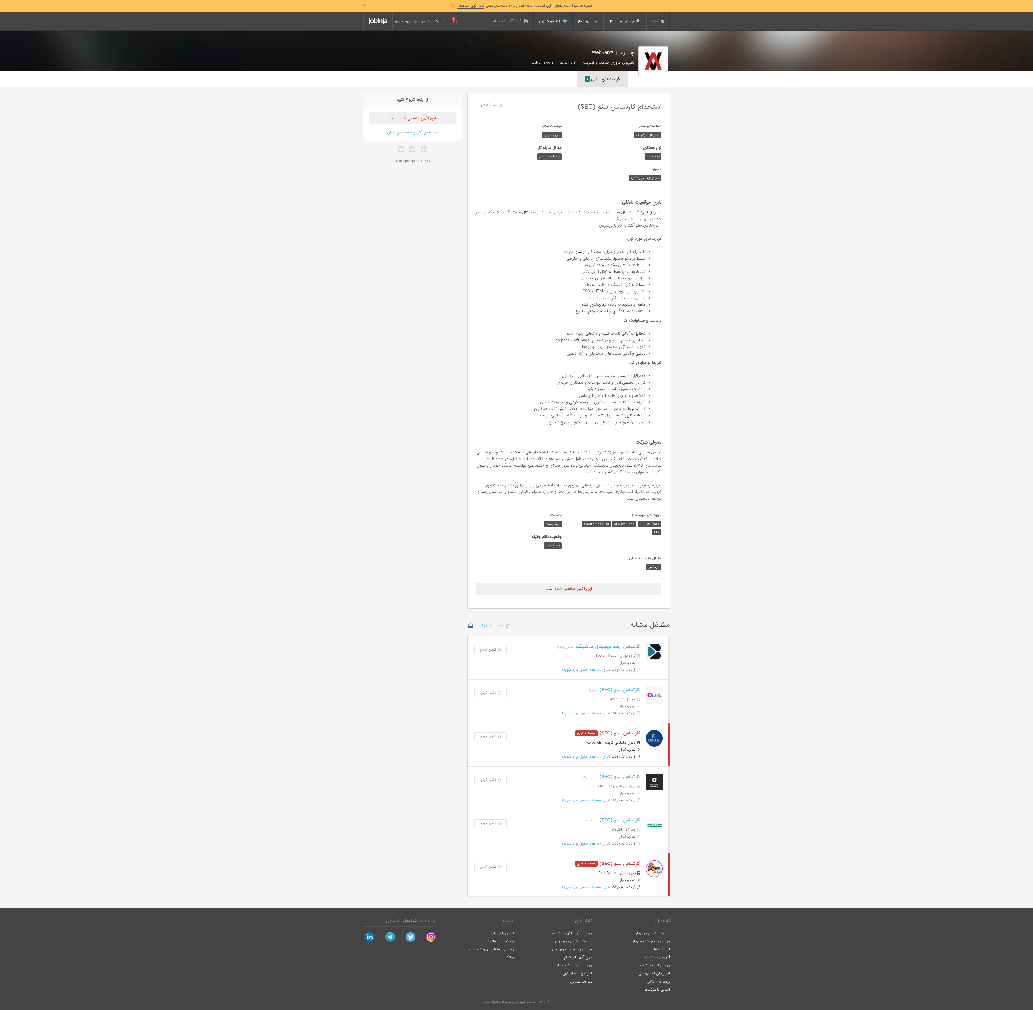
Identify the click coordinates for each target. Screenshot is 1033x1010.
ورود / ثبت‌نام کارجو (655, 965)
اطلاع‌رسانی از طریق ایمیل (493, 625)
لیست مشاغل (660, 949)
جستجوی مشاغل (622, 21)
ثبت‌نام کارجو (431, 21)
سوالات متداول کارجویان (652, 933)
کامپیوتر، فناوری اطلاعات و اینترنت (608, 62)
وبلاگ (509, 957)
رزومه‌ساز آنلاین (658, 981)
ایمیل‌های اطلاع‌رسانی (654, 973)
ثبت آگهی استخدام (507, 21)
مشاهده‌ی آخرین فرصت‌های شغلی (412, 132)
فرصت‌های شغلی (603, 79)
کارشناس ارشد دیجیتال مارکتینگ (607, 646)
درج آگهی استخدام (578, 957)
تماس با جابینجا (502, 933)
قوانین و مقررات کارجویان (650, 941)
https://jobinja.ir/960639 (412, 161)
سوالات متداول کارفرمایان (573, 941)
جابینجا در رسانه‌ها (500, 941)
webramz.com (542, 62)
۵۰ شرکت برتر (550, 21)
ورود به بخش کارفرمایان (574, 965)
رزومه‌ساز (585, 21)
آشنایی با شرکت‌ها (657, 989)
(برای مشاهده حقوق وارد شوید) (586, 669)
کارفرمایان (583, 921)
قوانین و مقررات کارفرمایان (572, 949)
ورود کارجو (404, 21)
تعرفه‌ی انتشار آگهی (577, 973)
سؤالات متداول (581, 981)
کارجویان (662, 921)
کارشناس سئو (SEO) (619, 690)
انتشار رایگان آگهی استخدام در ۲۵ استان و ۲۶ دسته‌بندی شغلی (524, 5)
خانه (655, 21)
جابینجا (507, 921)
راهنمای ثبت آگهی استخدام (572, 933)
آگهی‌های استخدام (657, 957)
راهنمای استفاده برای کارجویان (491, 949)
